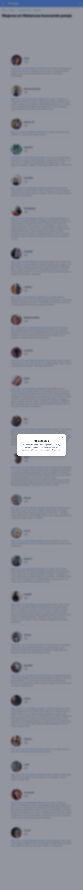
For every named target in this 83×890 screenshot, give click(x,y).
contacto (57, 450)
